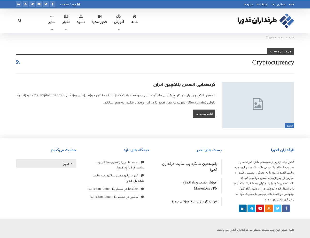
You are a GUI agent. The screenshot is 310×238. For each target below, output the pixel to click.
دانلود (81, 22)
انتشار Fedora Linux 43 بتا (106, 189)
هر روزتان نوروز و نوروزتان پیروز (194, 201)
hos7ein (133, 162)
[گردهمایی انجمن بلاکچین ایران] (258, 105)
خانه (291, 5)
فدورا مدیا (99, 22)
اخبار (66, 22)
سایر (51, 22)
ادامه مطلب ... (204, 114)
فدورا (66, 164)
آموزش (119, 22)
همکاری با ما (279, 5)
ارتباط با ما (262, 5)
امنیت (290, 125)
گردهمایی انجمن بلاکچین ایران (184, 84)
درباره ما (248, 5)
